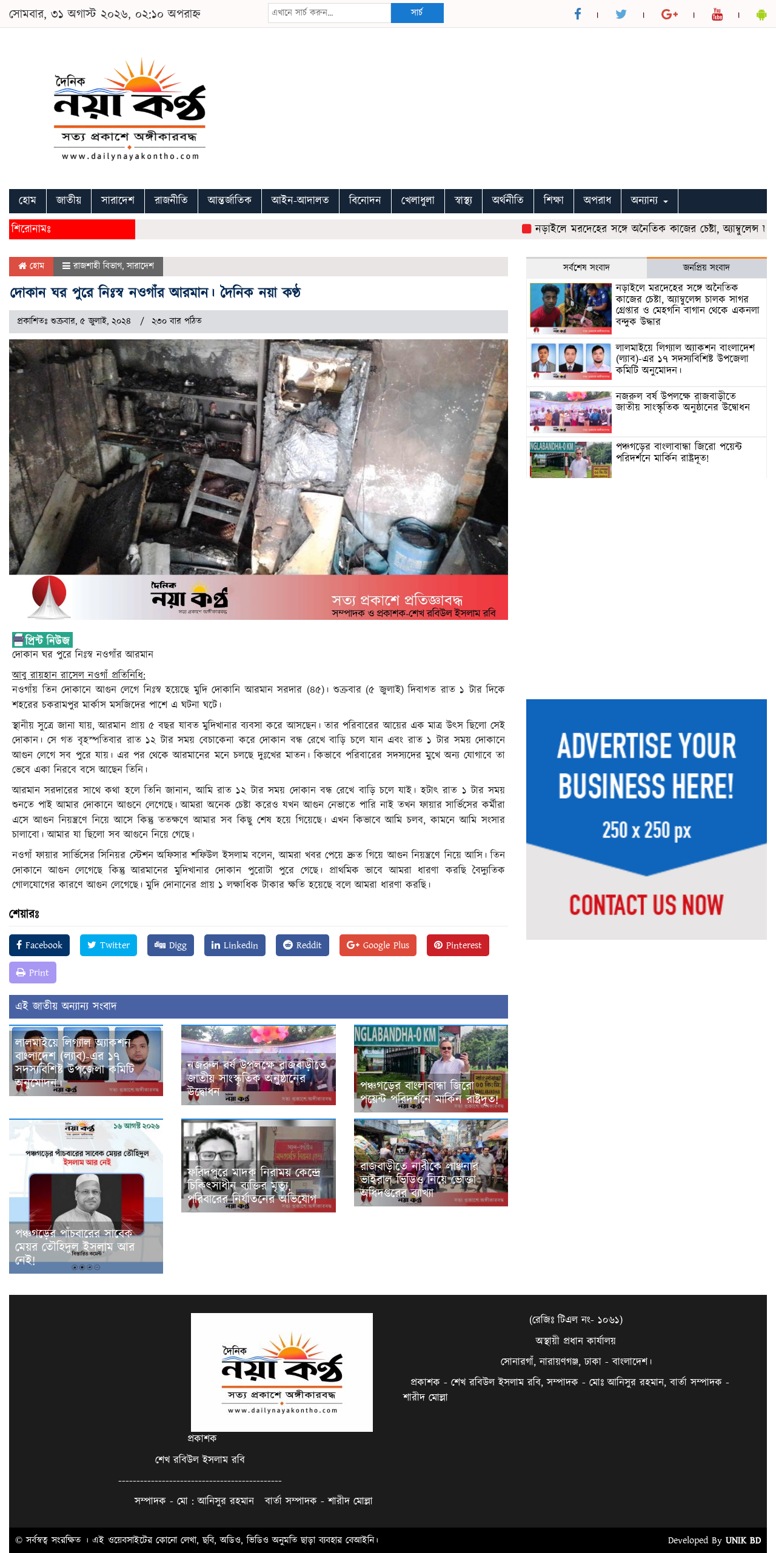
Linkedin (239, 945)
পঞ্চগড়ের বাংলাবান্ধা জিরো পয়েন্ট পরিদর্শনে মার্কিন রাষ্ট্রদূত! (429, 1093)
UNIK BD (743, 1540)
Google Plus (384, 945)
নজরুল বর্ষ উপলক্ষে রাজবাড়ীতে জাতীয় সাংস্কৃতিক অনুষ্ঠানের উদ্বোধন (256, 1079)
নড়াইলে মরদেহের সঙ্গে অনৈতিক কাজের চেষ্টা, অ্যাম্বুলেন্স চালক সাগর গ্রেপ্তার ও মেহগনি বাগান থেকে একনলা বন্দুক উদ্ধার (688, 305)
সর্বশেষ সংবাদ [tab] (586, 268)
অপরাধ (597, 200)
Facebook (42, 945)
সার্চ (417, 13)
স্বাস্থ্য (463, 200)
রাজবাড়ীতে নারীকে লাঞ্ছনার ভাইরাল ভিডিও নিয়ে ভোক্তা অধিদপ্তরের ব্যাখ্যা (419, 1180)
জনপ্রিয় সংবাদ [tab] (706, 268)
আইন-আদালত (300, 200)
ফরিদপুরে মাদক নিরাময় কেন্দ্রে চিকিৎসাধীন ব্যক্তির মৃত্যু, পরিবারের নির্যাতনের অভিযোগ (254, 1186)
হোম (27, 200)
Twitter (113, 945)
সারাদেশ (118, 200)
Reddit (307, 945)
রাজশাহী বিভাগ (97, 266)
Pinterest (462, 945)
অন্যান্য (646, 200)
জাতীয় (68, 200)
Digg (176, 945)
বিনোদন (365, 200)
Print (37, 972)
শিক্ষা (554, 200)
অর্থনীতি (508, 200)
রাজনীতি (171, 200)
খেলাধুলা (418, 200)
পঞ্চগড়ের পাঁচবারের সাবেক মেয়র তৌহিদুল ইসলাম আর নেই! (75, 1247)
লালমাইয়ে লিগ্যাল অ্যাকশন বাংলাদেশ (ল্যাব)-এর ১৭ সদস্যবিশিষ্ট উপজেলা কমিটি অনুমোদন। (75, 1063)
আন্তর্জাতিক (230, 200)
